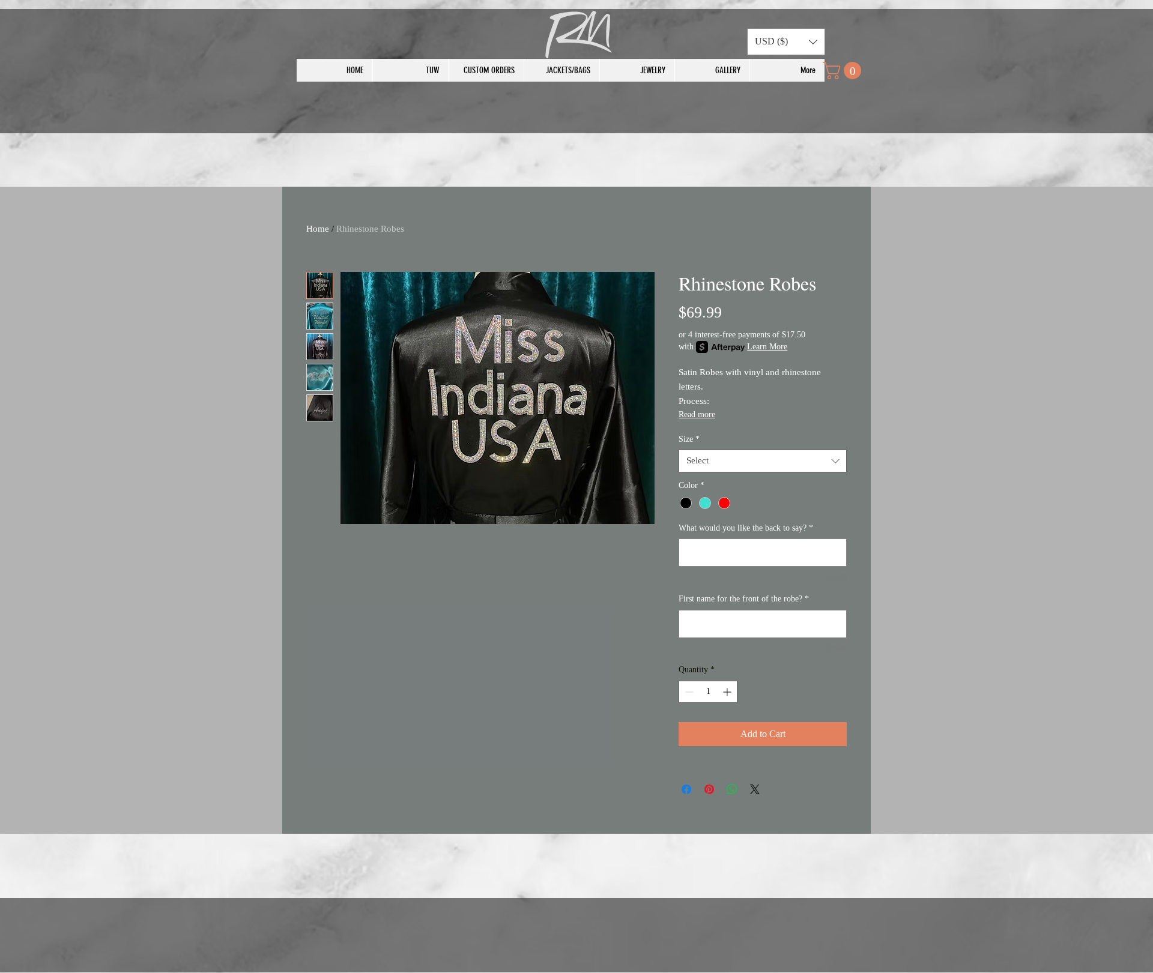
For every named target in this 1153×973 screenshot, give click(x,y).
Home (317, 228)
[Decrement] (687, 691)
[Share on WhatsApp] (732, 789)
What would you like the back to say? (746, 527)
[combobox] (763, 461)
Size (689, 439)
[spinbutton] (708, 691)
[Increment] (728, 691)
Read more (697, 414)
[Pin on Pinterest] (709, 789)
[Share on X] (755, 789)
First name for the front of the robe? (744, 598)
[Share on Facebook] (686, 789)
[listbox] (786, 41)
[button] (786, 41)
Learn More (767, 346)
